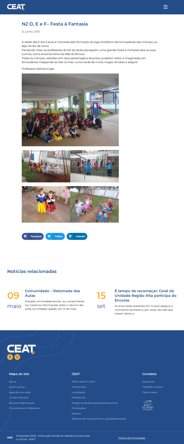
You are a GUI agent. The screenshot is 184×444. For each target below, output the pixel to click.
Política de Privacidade (131, 437)
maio (14, 306)
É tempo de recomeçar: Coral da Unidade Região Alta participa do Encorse (145, 295)
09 (13, 295)
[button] (173, 7)
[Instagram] (17, 357)
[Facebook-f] (10, 357)
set (101, 306)
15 (101, 295)
